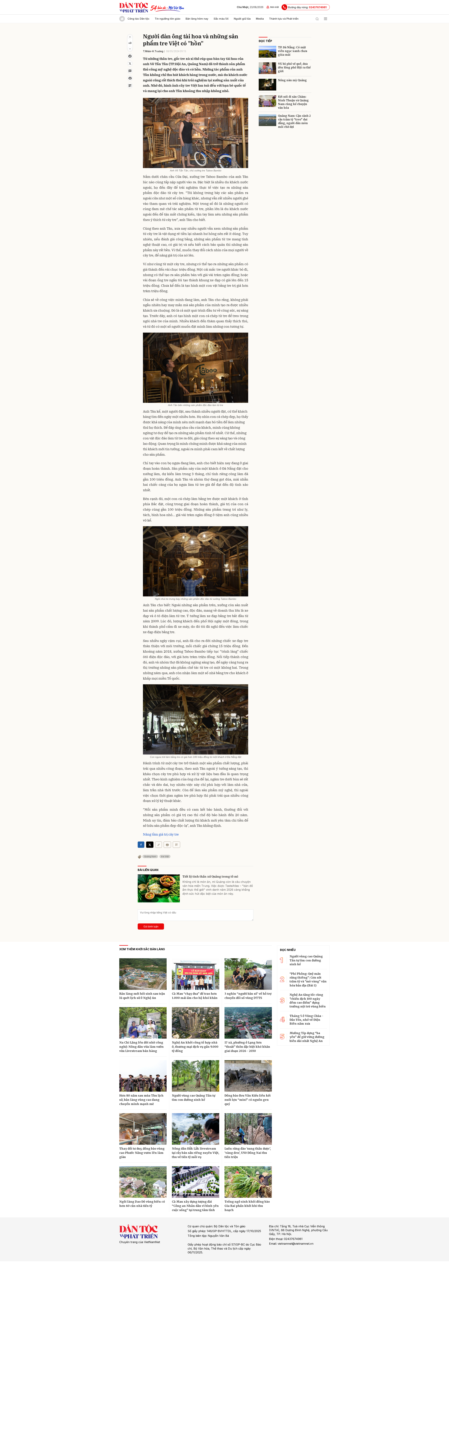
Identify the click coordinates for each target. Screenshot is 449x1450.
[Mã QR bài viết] (130, 85)
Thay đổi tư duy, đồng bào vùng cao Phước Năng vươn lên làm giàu (142, 1153)
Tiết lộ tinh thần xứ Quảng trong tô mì (210, 876)
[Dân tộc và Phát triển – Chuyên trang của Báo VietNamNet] (133, 7)
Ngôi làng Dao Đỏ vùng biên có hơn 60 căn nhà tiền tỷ (142, 1204)
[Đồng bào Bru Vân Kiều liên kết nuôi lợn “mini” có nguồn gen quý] (248, 1076)
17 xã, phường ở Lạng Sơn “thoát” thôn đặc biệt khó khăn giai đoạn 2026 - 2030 (247, 1047)
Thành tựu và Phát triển (284, 18)
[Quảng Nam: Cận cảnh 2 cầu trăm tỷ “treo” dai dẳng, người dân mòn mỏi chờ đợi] (267, 120)
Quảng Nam (150, 856)
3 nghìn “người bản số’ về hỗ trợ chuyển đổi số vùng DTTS (248, 996)
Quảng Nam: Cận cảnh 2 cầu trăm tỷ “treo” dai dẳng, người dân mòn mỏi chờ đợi (294, 121)
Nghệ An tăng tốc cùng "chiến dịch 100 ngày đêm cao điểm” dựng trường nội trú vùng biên (308, 1000)
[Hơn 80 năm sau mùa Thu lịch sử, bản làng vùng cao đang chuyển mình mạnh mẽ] (143, 1076)
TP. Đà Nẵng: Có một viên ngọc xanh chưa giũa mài (292, 51)
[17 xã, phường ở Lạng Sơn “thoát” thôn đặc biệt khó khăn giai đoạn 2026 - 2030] (248, 1023)
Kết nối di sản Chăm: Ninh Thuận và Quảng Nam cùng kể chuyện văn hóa (293, 102)
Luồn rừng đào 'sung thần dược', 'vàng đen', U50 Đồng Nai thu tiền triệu (247, 1153)
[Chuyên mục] (325, 19)
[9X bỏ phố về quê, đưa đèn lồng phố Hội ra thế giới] (267, 68)
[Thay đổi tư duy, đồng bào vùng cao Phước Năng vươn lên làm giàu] (143, 1129)
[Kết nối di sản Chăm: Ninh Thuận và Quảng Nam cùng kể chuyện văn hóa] (267, 101)
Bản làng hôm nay (197, 18)
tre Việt (165, 856)
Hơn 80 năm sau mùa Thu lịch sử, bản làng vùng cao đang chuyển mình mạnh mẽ (141, 1100)
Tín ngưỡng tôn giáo (167, 18)
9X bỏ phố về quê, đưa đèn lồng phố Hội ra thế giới (294, 67)
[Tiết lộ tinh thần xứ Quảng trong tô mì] (159, 888)
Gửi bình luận (150, 926)
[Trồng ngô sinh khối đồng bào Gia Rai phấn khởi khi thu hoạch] (248, 1182)
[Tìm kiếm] (317, 19)
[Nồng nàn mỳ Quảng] (267, 85)
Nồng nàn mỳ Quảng (292, 80)
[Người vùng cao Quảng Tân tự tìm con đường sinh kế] (195, 1076)
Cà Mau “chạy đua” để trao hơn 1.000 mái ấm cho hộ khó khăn (194, 996)
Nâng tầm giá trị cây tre (161, 834)
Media (260, 18)
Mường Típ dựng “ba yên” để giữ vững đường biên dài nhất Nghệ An (307, 1037)
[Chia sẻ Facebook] (130, 56)
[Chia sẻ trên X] (130, 63)
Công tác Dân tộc (138, 18)
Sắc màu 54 (221, 18)
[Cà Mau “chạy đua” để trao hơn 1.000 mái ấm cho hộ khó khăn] (195, 974)
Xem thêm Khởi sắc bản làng (142, 949)
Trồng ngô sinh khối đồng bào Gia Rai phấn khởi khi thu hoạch (247, 1206)
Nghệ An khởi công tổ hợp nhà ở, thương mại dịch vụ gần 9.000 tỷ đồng (195, 1047)
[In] (167, 845)
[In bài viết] (130, 78)
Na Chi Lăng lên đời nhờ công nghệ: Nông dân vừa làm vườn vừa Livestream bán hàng (141, 1047)
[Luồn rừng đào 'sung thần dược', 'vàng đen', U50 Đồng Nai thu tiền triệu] (248, 1129)
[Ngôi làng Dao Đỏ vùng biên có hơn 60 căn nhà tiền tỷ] (143, 1182)
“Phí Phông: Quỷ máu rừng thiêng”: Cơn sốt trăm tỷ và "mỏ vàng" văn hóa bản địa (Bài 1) (308, 979)
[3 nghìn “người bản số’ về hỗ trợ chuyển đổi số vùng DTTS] (248, 974)
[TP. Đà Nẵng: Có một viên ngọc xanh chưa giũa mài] (267, 52)
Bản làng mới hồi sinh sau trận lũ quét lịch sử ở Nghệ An (142, 996)
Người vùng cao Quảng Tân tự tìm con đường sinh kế (193, 1097)
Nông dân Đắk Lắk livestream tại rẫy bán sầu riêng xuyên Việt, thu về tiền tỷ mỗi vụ (195, 1153)
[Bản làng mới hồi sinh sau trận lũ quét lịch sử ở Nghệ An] (143, 974)
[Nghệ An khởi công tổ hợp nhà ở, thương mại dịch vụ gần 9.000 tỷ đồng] (195, 1023)
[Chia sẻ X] (149, 845)
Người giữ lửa (242, 18)
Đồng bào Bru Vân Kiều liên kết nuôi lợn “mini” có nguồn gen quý (247, 1100)
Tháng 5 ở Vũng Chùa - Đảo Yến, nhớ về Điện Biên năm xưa (306, 1019)
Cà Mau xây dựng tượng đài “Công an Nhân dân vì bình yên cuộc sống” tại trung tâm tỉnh (195, 1206)
